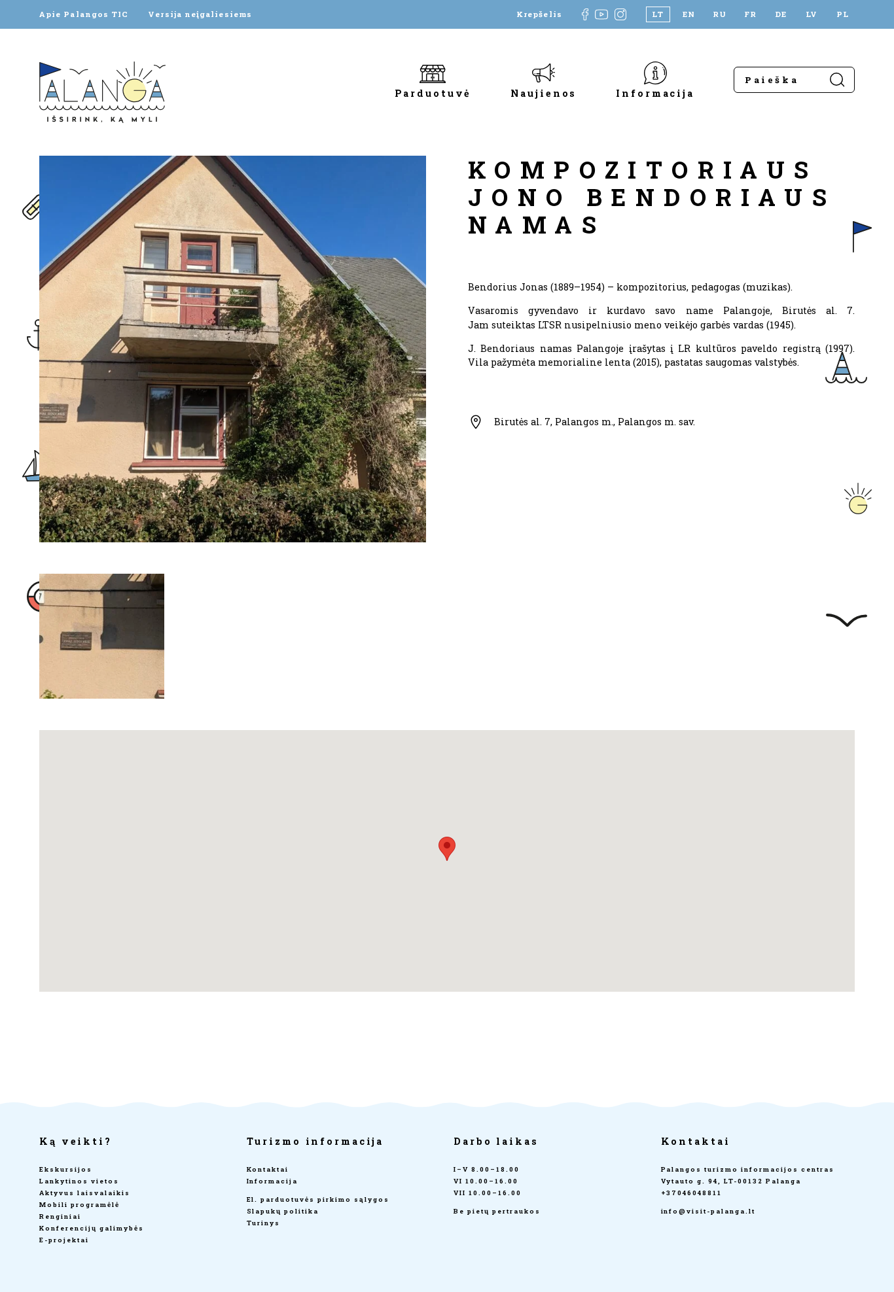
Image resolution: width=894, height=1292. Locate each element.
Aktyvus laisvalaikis (84, 1193)
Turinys (264, 1223)
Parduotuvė (433, 92)
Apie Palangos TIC (83, 14)
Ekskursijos (65, 1169)
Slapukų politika (283, 1211)
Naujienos (543, 92)
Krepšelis (539, 14)
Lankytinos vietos (79, 1181)
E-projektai (64, 1240)
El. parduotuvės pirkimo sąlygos (318, 1199)
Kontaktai (268, 1169)
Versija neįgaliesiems (200, 14)
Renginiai (60, 1216)
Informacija (655, 92)
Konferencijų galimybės (91, 1228)
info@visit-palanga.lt (708, 1211)
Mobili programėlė (79, 1204)
